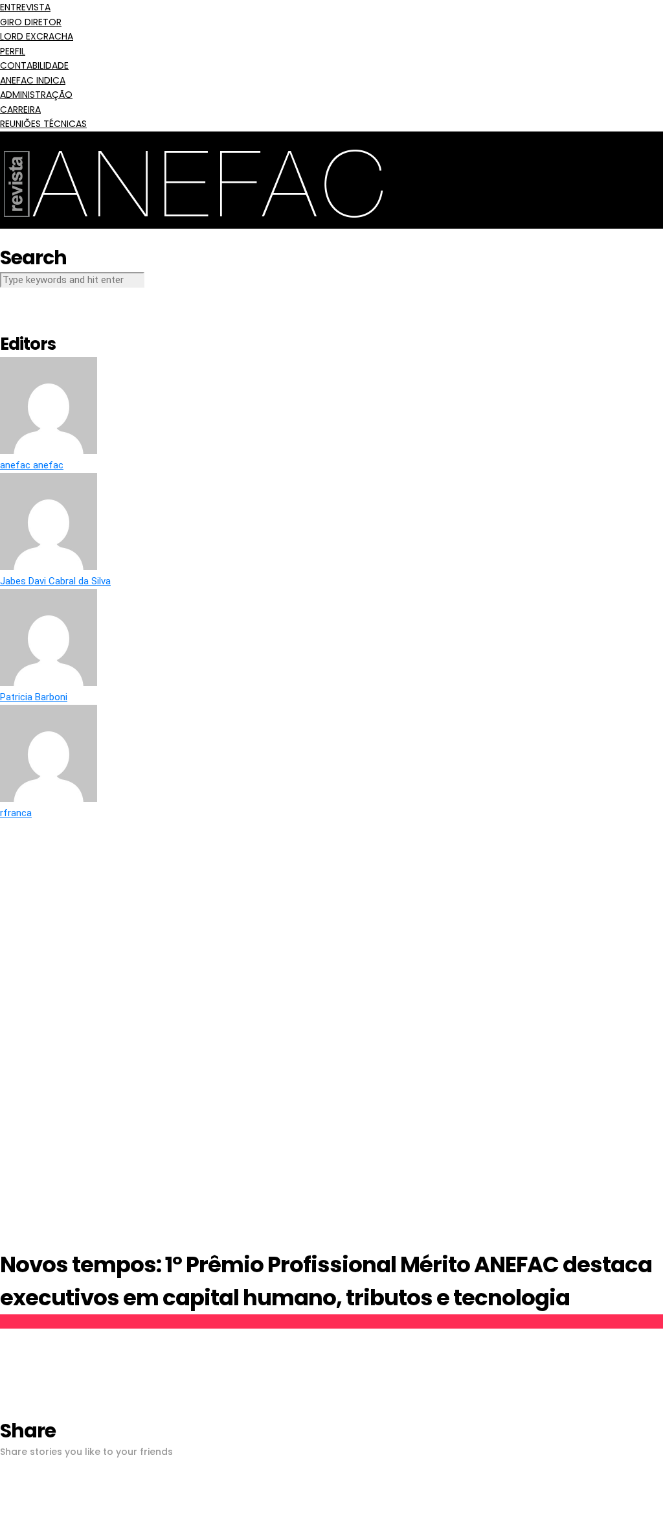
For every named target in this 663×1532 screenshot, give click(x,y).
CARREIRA (20, 109)
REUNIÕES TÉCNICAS (43, 123)
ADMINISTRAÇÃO (36, 94)
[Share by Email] (4, 1524)
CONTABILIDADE (34, 65)
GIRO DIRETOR (31, 22)
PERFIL (12, 51)
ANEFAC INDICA (32, 80)
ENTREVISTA (25, 7)
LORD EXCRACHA (36, 36)
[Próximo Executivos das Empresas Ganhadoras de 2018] (637, 778)
